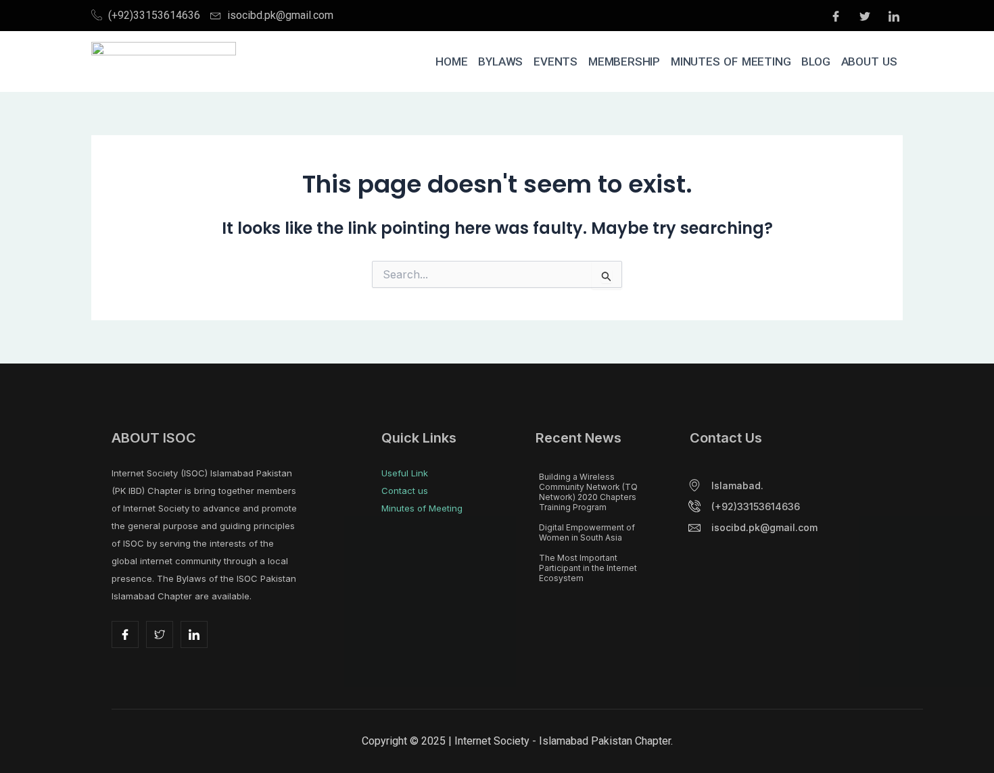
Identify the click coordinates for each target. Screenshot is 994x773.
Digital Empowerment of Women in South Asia (587, 532)
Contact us (404, 490)
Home (451, 61)
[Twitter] (865, 15)
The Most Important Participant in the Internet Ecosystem (588, 568)
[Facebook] (836, 15)
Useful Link (404, 473)
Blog (815, 61)
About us (869, 61)
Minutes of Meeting (730, 61)
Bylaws (500, 61)
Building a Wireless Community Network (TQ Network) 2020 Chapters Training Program (588, 492)
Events (555, 61)
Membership (624, 61)
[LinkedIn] (894, 15)
